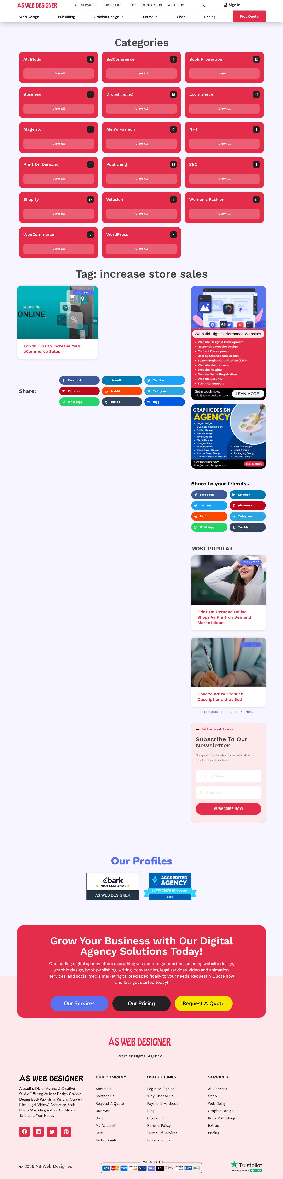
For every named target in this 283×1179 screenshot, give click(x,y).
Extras (148, 17)
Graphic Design (106, 17)
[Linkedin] (38, 1132)
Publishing (66, 17)
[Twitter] (52, 1132)
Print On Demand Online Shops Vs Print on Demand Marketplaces (224, 617)
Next (249, 712)
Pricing (210, 17)
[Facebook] (24, 1132)
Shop (181, 17)
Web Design (29, 17)
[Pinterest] (66, 1132)
